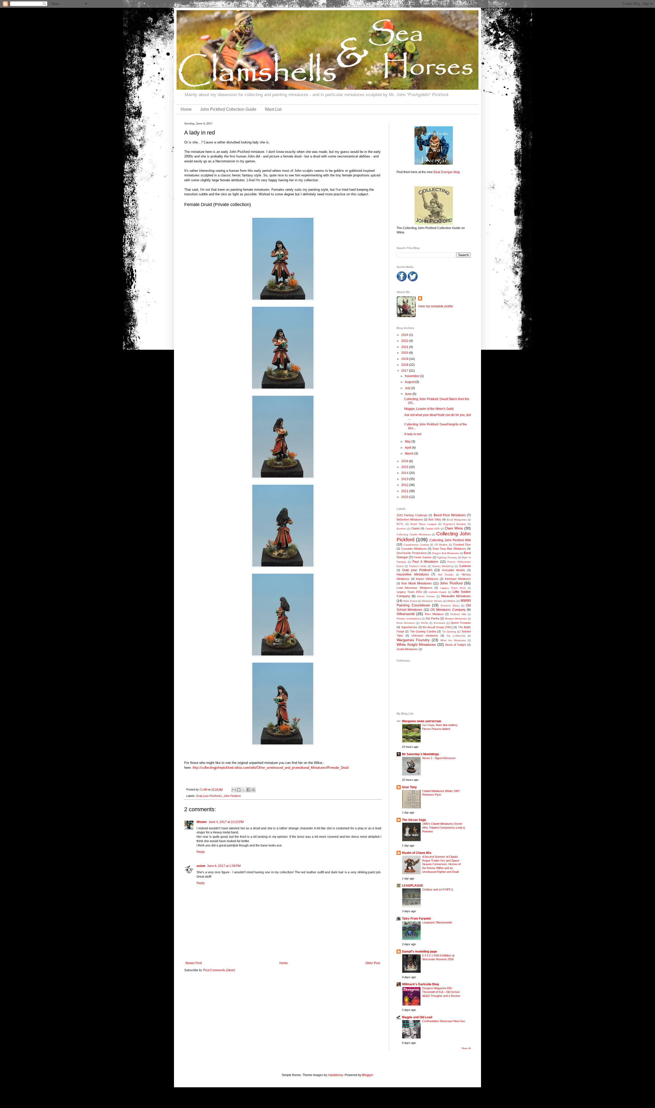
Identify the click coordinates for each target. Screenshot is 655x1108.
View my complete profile (435, 306)
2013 (405, 479)
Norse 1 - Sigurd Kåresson (438, 758)
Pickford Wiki (458, 614)
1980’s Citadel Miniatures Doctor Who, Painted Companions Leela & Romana (443, 827)
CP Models (441, 544)
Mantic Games (426, 596)
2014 (405, 473)
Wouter (201, 822)
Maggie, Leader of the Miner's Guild (429, 409)
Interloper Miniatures (458, 578)
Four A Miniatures (425, 561)
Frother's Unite (418, 566)
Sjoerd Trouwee (461, 622)
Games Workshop (443, 566)
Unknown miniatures (424, 635)
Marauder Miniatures (456, 596)
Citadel (415, 528)
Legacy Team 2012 (453, 587)
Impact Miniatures (427, 578)
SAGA (424, 622)
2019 (405, 359)
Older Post (372, 963)
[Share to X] (243, 789)
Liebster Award (438, 592)
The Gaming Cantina (423, 631)
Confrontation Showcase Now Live (443, 1021)
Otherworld (405, 614)
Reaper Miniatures (456, 618)
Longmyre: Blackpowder (437, 922)
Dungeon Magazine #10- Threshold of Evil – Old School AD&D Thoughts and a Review (441, 992)
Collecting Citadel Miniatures (414, 534)
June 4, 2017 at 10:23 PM (226, 822)
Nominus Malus (450, 605)
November (412, 376)
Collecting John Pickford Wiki (450, 540)
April (408, 447)
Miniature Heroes (432, 601)
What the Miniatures (453, 640)
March (409, 453)
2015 (405, 467)
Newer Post (193, 963)
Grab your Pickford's (209, 795)
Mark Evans (410, 601)
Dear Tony (409, 787)
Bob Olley (435, 519)
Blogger (367, 1075)
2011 (405, 491)
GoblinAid (465, 566)
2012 (405, 485)
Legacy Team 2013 (409, 591)
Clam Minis (454, 528)
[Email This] (233, 789)
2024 (405, 335)
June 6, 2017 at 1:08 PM (224, 866)
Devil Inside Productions (412, 553)
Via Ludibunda (455, 635)
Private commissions (409, 618)
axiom (200, 866)
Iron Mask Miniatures (416, 583)
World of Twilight (455, 644)
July (408, 388)
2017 (405, 370)
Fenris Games (422, 557)
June (408, 394)
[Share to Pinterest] (253, 789)
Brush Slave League (423, 524)
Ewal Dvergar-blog (446, 172)
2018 (405, 365)
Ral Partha (432, 618)
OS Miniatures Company (448, 610)
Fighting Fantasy (447, 557)
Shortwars (439, 622)
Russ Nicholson (406, 622)
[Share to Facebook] (248, 789)
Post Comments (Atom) (219, 970)
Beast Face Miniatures (450, 515)
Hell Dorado (445, 574)
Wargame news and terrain (421, 721)
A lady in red (412, 434)
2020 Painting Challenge (412, 515)
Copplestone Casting (416, 544)
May (408, 441)
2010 (405, 497)
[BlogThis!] (238, 789)
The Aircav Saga (414, 820)
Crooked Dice (462, 544)
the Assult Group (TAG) (437, 627)
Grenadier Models (453, 570)
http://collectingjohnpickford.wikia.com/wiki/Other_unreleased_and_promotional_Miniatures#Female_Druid (270, 768)
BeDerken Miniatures (410, 519)
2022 (405, 341)
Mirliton (451, 601)
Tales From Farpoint (416, 918)
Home (186, 109)
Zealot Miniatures (407, 649)
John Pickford (232, 795)
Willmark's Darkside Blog (420, 984)
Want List (273, 109)
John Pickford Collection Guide (228, 109)
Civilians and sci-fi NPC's (437, 889)
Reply (200, 852)
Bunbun (401, 528)
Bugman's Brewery (454, 524)
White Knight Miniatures (416, 644)
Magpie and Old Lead (417, 1017)
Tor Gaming (449, 631)
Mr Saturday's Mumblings (420, 754)
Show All (466, 1048)
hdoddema (335, 1075)
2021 (405, 347)
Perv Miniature (434, 614)
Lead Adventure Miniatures (414, 587)
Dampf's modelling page (419, 951)
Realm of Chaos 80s (416, 853)
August (410, 382)
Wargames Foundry (413, 640)
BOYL (400, 524)
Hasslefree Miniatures (413, 574)
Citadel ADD (432, 528)
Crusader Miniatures (414, 548)
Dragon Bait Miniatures (445, 553)
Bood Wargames (457, 519)
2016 (405, 461)
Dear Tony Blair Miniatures (449, 548)
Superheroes (409, 627)
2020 (405, 353)
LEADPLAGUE (412, 885)
